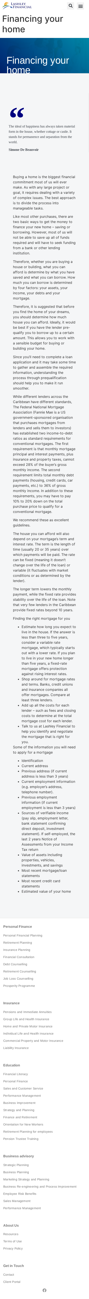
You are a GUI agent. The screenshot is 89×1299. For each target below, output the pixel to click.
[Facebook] (44, 1290)
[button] (70, 5)
